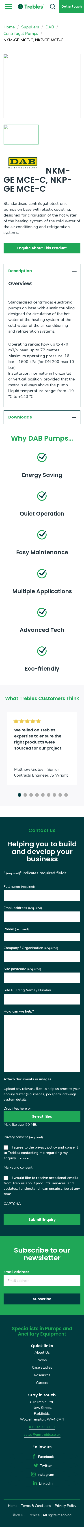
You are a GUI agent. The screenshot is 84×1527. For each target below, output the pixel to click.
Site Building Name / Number (27, 990)
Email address (23, 907)
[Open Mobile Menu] (9, 6)
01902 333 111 (42, 1427)
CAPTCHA (12, 1203)
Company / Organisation (31, 947)
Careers (42, 1382)
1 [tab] (19, 794)
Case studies (42, 1367)
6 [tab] (48, 794)
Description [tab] (20, 271)
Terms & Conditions (36, 1505)
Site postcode (22, 968)
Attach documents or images (27, 1079)
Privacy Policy (65, 1505)
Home (12, 1505)
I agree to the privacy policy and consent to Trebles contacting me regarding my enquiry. (41, 1153)
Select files (42, 1116)
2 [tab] (25, 794)
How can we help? (19, 1011)
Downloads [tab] (20, 417)
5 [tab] (42, 794)
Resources (42, 1375)
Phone (16, 929)
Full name (19, 886)
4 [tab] (36, 794)
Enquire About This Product (42, 248)
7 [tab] (54, 794)
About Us (42, 1352)
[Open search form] (53, 6)
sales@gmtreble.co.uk (42, 1434)
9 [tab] (65, 794)
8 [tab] (59, 794)
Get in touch (71, 6)
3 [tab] (30, 794)
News (42, 1360)
